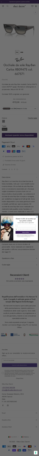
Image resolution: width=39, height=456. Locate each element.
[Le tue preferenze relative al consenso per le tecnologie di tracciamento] (35, 452)
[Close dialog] (37, 217)
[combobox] (17, 229)
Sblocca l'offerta (25, 232)
